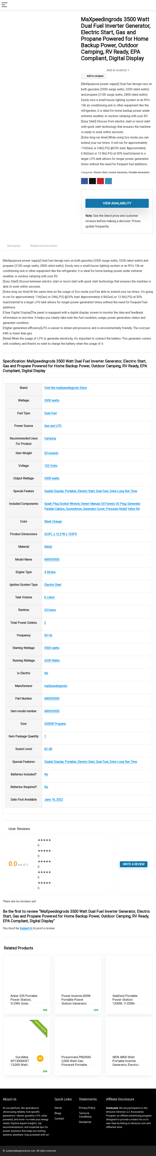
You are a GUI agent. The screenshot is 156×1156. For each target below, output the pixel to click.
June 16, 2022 (53, 799)
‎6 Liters (49, 597)
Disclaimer (85, 1122)
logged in (26, 928)
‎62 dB (48, 749)
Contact (59, 1118)
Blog (57, 1113)
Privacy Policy (87, 1107)
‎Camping (50, 438)
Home (58, 1107)
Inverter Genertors (117, 172)
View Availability (117, 203)
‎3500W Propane (55, 724)
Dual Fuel (50, 413)
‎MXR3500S (52, 559)
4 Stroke (50, 572)
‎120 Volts (50, 466)
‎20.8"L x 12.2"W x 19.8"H (60, 534)
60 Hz (48, 635)
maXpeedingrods (55, 686)
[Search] (150, 5)
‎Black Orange (53, 521)
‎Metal (48, 546)
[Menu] (4, 5)
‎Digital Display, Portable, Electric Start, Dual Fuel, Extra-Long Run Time (90, 491)
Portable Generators (139, 172)
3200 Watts (52, 660)
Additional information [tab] (43, 245)
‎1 (45, 736)
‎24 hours (50, 610)
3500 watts (51, 400)
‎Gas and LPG (52, 426)
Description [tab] (14, 245)
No (46, 673)
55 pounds (51, 453)
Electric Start (100, 172)
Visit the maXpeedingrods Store (65, 388)
